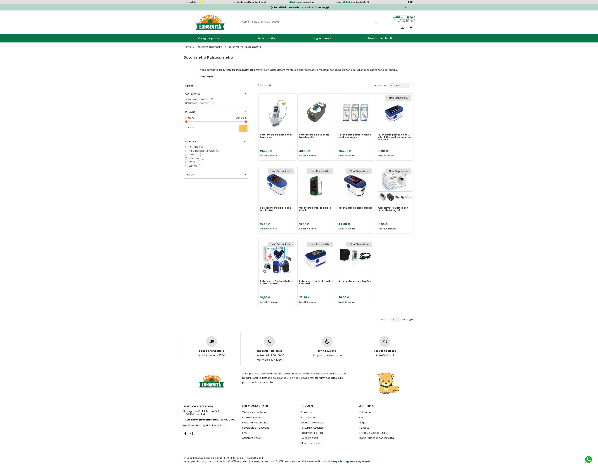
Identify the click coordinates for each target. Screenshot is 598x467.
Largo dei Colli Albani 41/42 (202, 412)
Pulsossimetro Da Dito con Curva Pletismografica (392, 209)
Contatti (364, 428)
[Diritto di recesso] (385, 341)
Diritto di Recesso (252, 417)
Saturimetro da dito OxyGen (354, 281)
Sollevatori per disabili (378, 38)
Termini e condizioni (254, 412)
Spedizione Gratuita (313, 422)
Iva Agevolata (309, 417)
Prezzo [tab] (190, 112)
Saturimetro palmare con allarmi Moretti (276, 136)
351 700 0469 (405, 17)
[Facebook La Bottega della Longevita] (408, 2)
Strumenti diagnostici (210, 47)
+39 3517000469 (311, 461)
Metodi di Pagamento (255, 422)
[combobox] (308, 21)
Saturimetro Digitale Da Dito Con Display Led (276, 282)
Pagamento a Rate (312, 433)
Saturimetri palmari (200, 103)
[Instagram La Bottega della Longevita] (411, 2)
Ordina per (380, 85)
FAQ (244, 433)
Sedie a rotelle (266, 38)
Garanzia (306, 412)
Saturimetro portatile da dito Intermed (316, 282)
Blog (361, 417)
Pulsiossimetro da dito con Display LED (275, 209)
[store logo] (210, 22)
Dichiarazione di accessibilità (376, 438)
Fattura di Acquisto (312, 428)
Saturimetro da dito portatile (355, 208)
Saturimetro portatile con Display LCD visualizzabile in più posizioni (394, 137)
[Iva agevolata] (327, 341)
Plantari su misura (311, 443)
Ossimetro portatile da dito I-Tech (315, 209)
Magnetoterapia (322, 38)
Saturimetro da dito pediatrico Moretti (315, 136)
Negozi (363, 422)
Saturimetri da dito (200, 99)
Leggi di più (206, 76)
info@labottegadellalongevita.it (206, 425)
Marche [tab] (190, 141)
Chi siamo (365, 412)
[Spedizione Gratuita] (211, 341)
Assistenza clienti (252, 438)
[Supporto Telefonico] (269, 341)
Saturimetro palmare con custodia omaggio (355, 136)
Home (188, 47)
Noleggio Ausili (309, 438)
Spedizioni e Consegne (255, 428)
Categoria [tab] (192, 94)
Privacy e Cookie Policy (373, 433)
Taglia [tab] (189, 174)
